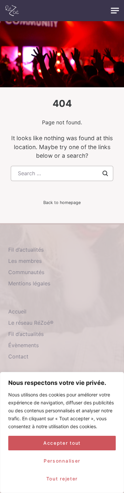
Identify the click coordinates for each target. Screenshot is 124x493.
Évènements (23, 345)
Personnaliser (62, 461)
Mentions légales (29, 283)
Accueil (17, 311)
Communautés (26, 272)
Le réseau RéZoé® (31, 322)
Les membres (25, 261)
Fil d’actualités (26, 249)
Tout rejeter (62, 478)
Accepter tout (62, 443)
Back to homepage (62, 202)
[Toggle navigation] (115, 11)
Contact (18, 356)
